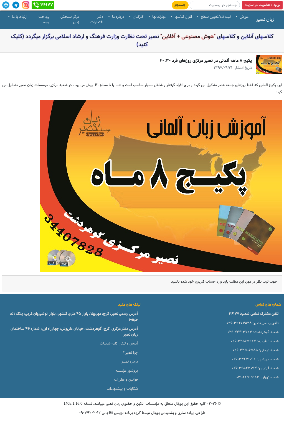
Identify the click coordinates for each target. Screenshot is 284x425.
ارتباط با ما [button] (19, 17)
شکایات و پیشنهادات (122, 389)
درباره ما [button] (117, 17)
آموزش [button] (244, 17)
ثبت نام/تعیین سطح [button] (215, 17)
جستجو (180, 5)
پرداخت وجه (44, 20)
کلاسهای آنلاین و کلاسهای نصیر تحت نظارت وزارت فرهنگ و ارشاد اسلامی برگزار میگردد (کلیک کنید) (142, 40)
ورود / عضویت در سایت (262, 5)
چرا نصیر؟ (130, 353)
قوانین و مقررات (126, 380)
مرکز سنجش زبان (69, 20)
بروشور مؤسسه (126, 371)
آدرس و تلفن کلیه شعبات (119, 344)
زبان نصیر (265, 20)
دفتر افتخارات (96, 20)
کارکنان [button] (137, 17)
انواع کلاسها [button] (182, 17)
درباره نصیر (129, 362)
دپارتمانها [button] (158, 17)
